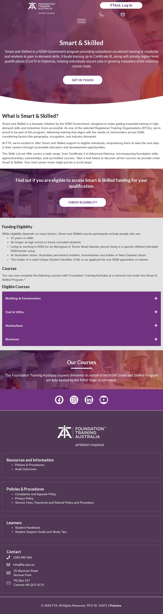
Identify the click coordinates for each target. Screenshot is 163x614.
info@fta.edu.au (24, 564)
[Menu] (81, 21)
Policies (115, 605)
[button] (83, 80)
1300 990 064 (22, 557)
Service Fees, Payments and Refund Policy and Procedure (54, 502)
